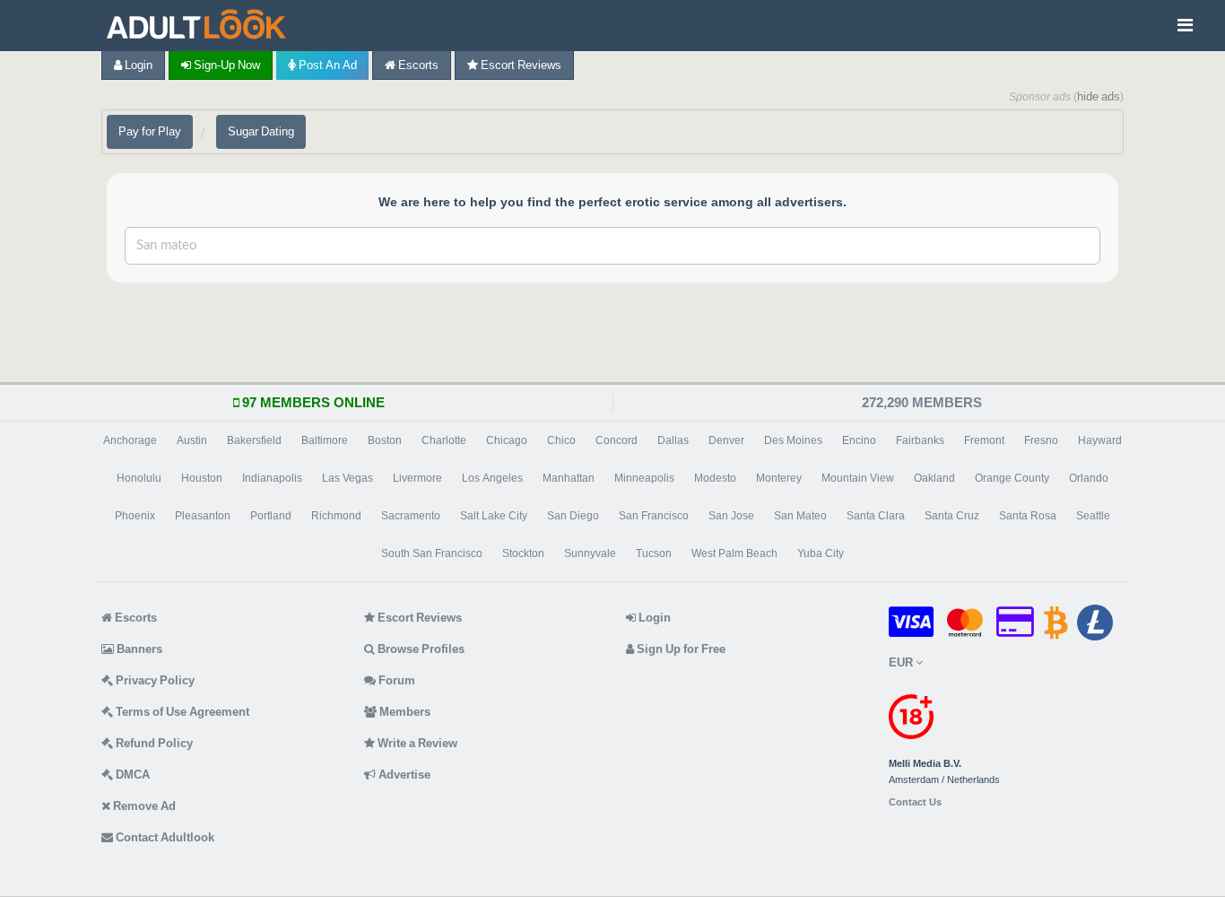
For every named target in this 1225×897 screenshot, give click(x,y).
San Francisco (654, 515)
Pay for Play (149, 131)
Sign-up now (225, 65)
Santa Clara (876, 515)
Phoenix (135, 515)
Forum (395, 680)
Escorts (417, 65)
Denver (726, 440)
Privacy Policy (154, 680)
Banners (138, 649)
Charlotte (443, 440)
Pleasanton (202, 515)
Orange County (1012, 478)
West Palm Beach (734, 553)
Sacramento (410, 515)
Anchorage (130, 440)
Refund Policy (153, 743)
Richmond (336, 515)
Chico (561, 440)
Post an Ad (326, 65)
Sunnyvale (590, 553)
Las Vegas (347, 478)
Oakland (934, 478)
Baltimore (324, 440)
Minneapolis (644, 478)
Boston (385, 440)
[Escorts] (201, 25)
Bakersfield (254, 440)
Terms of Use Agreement (181, 712)
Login (137, 65)
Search (1037, 245)
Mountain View (857, 478)
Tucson (654, 553)
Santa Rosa (1027, 515)
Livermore (417, 478)
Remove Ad (143, 806)
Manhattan (569, 478)
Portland (270, 515)
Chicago (506, 440)
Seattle (1093, 515)
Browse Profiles (420, 649)
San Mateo (800, 515)
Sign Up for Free (679, 649)
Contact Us (915, 802)
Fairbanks (920, 440)
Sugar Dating (261, 131)
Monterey (779, 478)
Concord (616, 440)
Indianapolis (272, 478)
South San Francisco (431, 553)
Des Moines (793, 440)
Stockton (523, 553)
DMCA (131, 774)
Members (403, 712)
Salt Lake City (493, 515)
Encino (859, 440)
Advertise (403, 774)
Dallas (673, 440)
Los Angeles (492, 478)
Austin (192, 440)
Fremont (984, 440)
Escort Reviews (519, 65)
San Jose (731, 515)
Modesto (715, 478)
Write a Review (416, 743)
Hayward (1100, 440)
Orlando (1088, 478)
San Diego (573, 515)
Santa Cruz (952, 515)
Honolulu (139, 478)
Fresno (1041, 440)
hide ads (1098, 96)
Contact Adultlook (163, 837)
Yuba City (820, 553)
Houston (201, 478)
